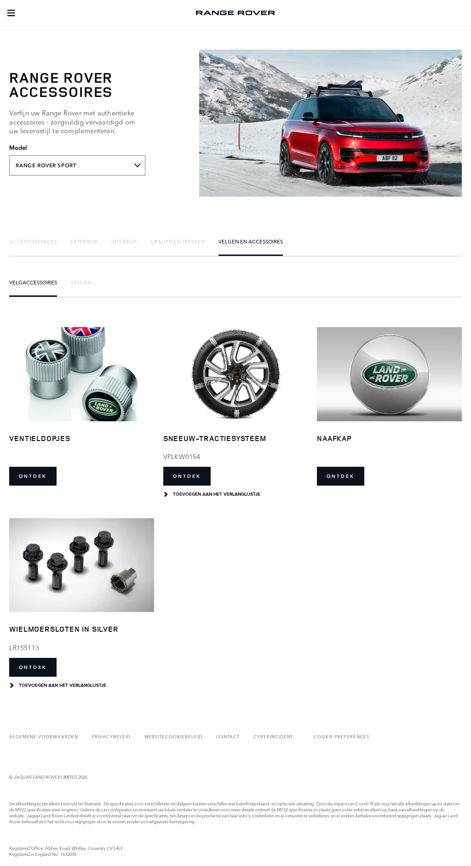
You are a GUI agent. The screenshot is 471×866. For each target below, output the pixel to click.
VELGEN (81, 282)
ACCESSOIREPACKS (33, 241)
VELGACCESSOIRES (33, 282)
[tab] (33, 241)
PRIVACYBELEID (111, 736)
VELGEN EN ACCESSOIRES (250, 241)
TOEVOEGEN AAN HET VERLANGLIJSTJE (216, 494)
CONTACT (228, 736)
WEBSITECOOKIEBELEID (173, 736)
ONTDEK (33, 476)
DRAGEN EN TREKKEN (178, 241)
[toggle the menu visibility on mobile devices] (11, 13)
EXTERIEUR (84, 241)
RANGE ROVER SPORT (46, 165)
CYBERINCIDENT (273, 736)
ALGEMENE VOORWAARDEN (43, 736)
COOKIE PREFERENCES (341, 736)
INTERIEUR (124, 241)
